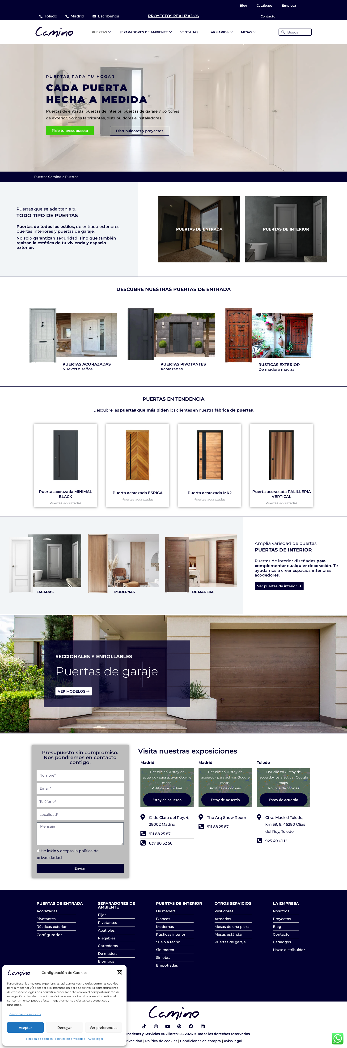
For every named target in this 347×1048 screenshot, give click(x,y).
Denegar (64, 1027)
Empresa (289, 5)
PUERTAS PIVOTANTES (183, 364)
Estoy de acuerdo (167, 799)
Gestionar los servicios (25, 1014)
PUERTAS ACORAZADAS (87, 364)
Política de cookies (39, 1038)
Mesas (246, 32)
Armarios (220, 32)
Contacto (268, 16)
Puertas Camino (47, 177)
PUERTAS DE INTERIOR (286, 229)
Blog (243, 5)
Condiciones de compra (201, 1041)
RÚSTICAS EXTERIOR (279, 364)
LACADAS (45, 592)
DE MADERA (203, 592)
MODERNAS (124, 592)
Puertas (99, 32)
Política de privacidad (70, 1038)
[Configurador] (56, 935)
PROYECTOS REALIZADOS (173, 16)
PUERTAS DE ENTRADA (199, 229)
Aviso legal (95, 1038)
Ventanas (189, 32)
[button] (119, 972)
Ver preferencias (103, 1027)
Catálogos (264, 5)
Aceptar (25, 1027)
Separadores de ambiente (143, 32)
